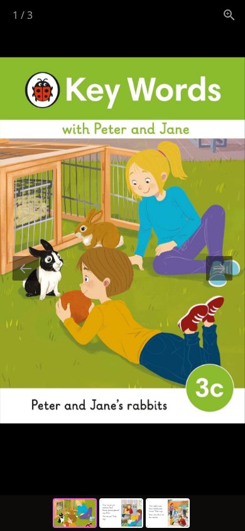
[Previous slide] (26, 268)
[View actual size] (229, 15)
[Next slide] (219, 268)
